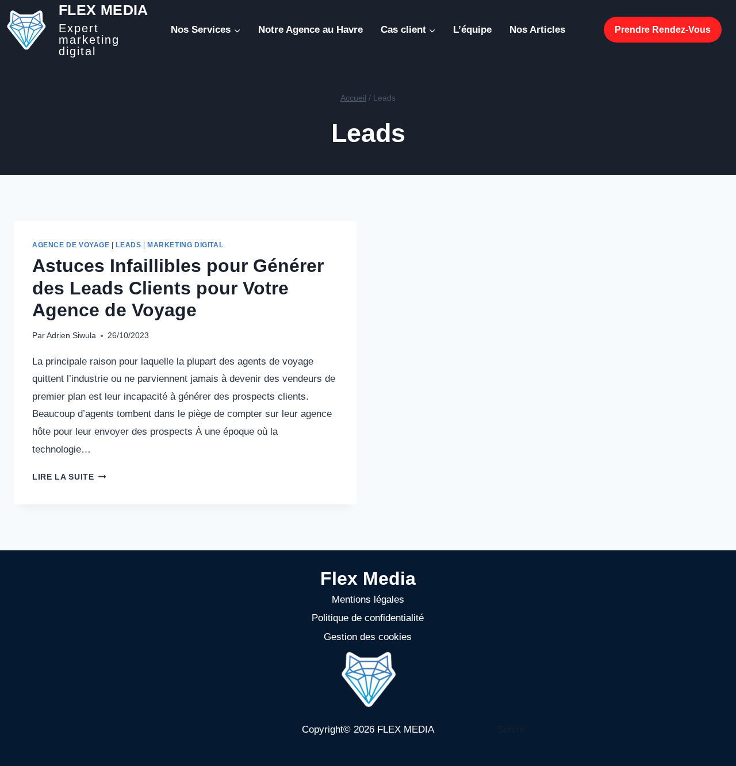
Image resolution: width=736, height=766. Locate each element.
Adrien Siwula (71, 335)
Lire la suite (69, 477)
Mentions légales (368, 599)
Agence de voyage (71, 245)
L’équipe (472, 29)
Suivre (511, 729)
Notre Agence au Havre (310, 29)
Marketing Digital (185, 245)
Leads (128, 245)
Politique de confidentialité (368, 617)
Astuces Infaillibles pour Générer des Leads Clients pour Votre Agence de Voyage (178, 287)
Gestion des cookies (368, 636)
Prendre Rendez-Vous (663, 30)
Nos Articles (537, 29)
